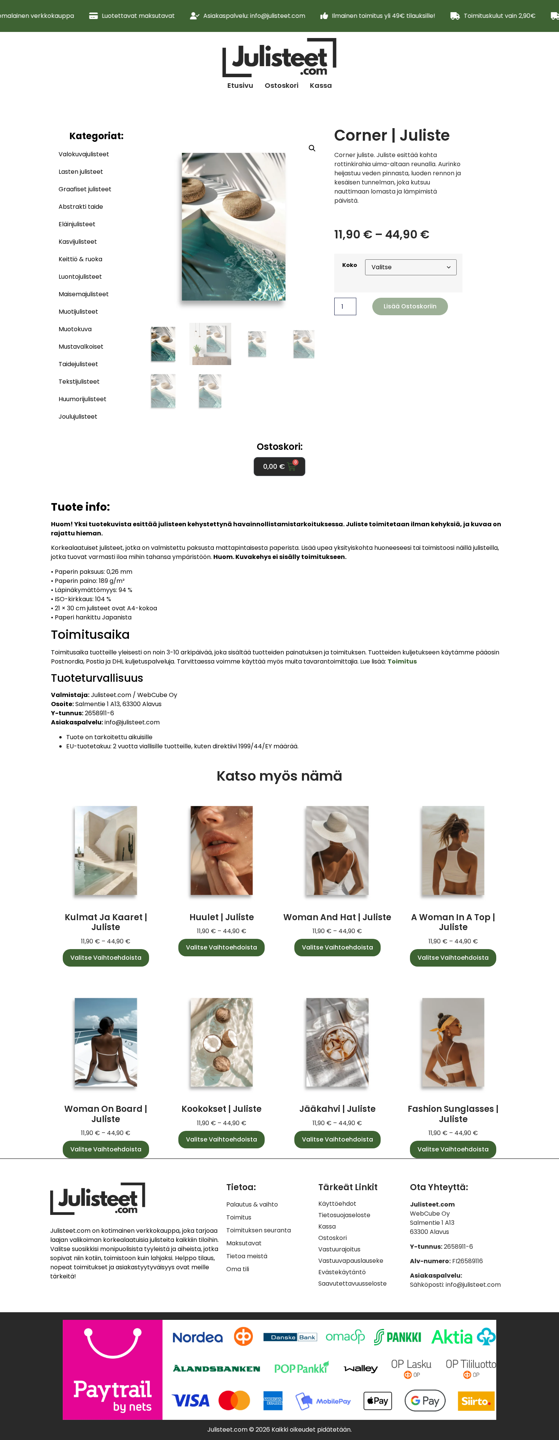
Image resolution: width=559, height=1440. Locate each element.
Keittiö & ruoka (80, 259)
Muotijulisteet (78, 311)
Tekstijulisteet (79, 381)
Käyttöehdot (337, 1204)
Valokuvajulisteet (84, 154)
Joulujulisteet (78, 416)
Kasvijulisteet (78, 241)
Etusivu (240, 85)
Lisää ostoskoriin (410, 306)
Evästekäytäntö (342, 1272)
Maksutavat (244, 1243)
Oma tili (237, 1269)
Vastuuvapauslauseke (350, 1261)
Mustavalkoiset (81, 346)
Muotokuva (75, 329)
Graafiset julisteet (85, 189)
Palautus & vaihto (252, 1204)
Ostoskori (282, 85)
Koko (349, 265)
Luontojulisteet (80, 276)
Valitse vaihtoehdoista (105, 957)
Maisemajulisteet (84, 294)
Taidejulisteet (78, 364)
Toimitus (238, 1217)
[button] (312, 148)
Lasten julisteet (81, 171)
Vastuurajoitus (339, 1249)
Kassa (321, 85)
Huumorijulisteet (82, 399)
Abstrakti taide (81, 206)
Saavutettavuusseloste (352, 1284)
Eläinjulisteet (77, 224)
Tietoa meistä (246, 1256)
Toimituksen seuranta (258, 1230)
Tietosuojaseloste (344, 1215)
